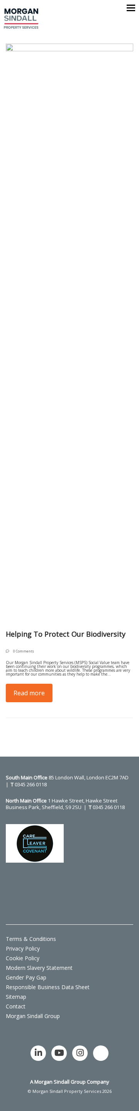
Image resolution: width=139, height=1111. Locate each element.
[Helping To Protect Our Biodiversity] (69, 332)
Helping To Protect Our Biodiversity (65, 634)
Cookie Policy (22, 958)
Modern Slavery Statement (39, 967)
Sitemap (16, 996)
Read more (29, 693)
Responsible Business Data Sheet (48, 987)
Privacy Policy (23, 948)
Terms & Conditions (31, 938)
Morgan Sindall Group (33, 1016)
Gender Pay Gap (26, 977)
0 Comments (23, 651)
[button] (131, 8)
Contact (15, 1006)
